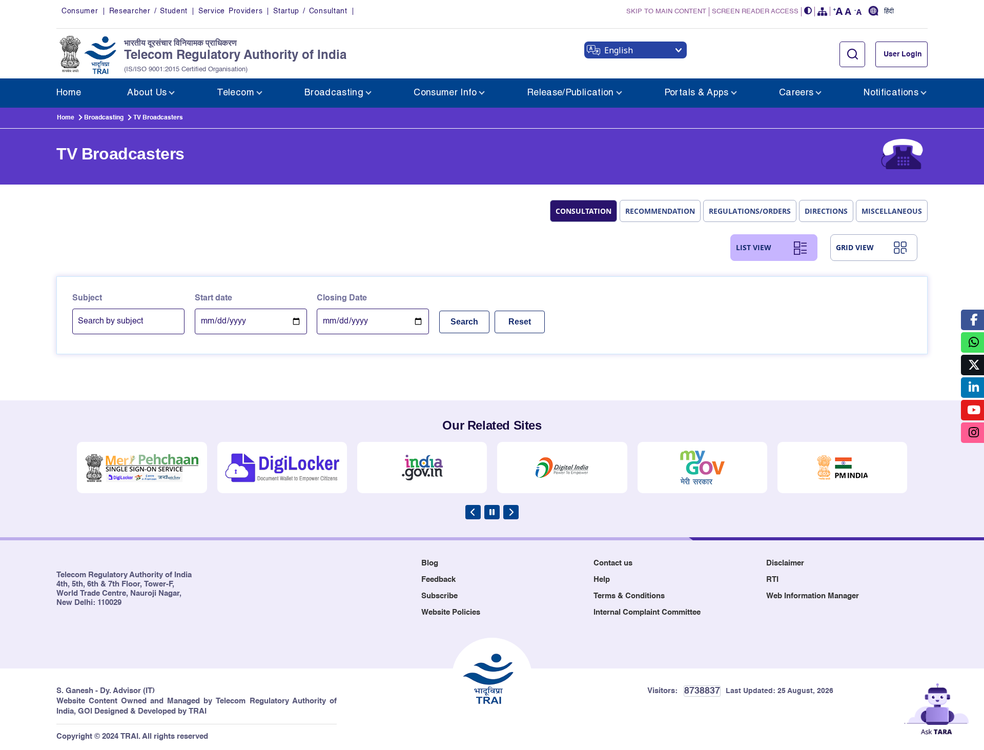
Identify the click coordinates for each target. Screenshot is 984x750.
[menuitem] (68, 93)
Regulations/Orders (750, 211)
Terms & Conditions (629, 596)
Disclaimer (785, 563)
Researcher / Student (148, 11)
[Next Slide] (511, 512)
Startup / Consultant (310, 11)
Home (65, 118)
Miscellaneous (892, 211)
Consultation (583, 211)
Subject (87, 298)
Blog (429, 563)
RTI (772, 579)
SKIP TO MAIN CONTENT (666, 11)
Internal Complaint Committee (647, 612)
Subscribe (439, 596)
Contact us (612, 563)
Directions (826, 211)
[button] (808, 11)
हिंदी (889, 12)
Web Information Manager (812, 596)
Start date (213, 298)
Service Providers (230, 11)
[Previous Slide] (473, 512)
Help (601, 579)
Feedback (438, 579)
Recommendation (660, 211)
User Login (903, 54)
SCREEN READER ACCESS (755, 11)
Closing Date (342, 298)
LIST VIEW (753, 247)
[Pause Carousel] (492, 512)
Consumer (79, 11)
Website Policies (450, 612)
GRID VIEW (855, 247)
